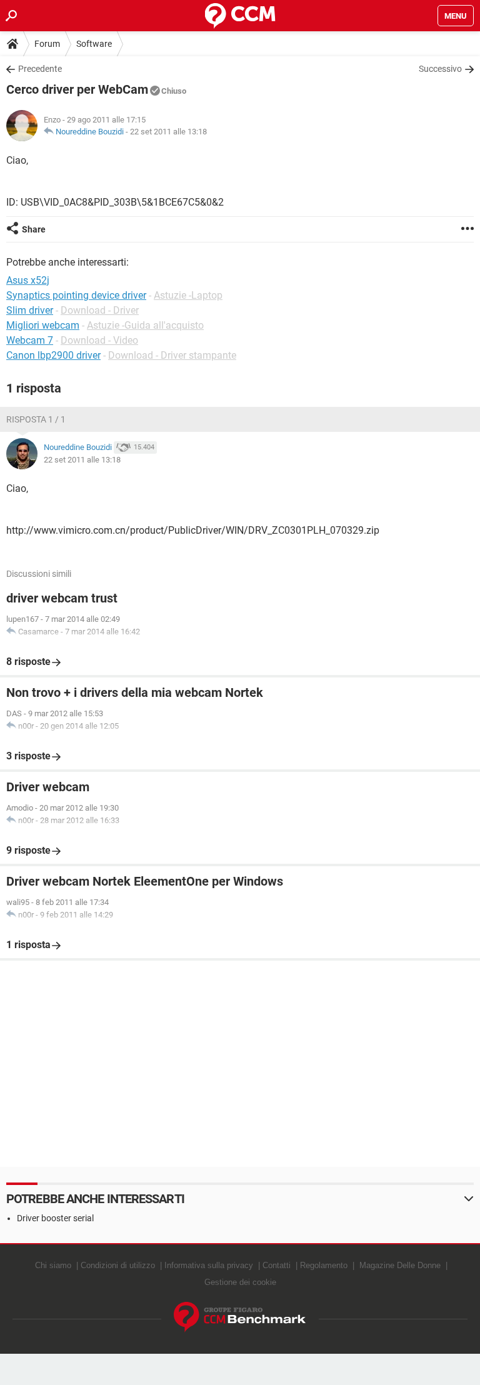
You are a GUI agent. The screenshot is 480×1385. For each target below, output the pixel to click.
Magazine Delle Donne (400, 1265)
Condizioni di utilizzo (118, 1265)
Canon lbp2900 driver (53, 355)
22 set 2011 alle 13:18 (168, 131)
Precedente (40, 69)
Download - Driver (100, 310)
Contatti (276, 1265)
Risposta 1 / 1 (36, 419)
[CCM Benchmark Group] (240, 1317)
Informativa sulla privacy (208, 1265)
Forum (47, 44)
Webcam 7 (29, 340)
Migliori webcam (42, 325)
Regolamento (324, 1265)
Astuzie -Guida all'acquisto (145, 325)
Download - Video (99, 340)
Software (94, 44)
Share (34, 229)
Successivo (440, 69)
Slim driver (29, 310)
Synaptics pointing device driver (76, 295)
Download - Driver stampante (172, 355)
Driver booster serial (55, 1218)
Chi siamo (53, 1265)
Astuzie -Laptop (188, 295)
